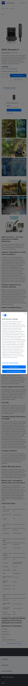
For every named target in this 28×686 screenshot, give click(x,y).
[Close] (25, 313)
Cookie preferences (14, 367)
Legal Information (13, 363)
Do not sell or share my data (14, 371)
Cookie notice (5, 363)
